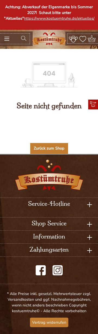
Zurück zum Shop (49, 148)
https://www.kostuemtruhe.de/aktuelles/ (59, 18)
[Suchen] (24, 39)
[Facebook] (41, 270)
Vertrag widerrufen (49, 322)
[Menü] (7, 39)
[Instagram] (58, 270)
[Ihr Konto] (73, 38)
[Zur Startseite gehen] (49, 37)
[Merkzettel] (82, 38)
